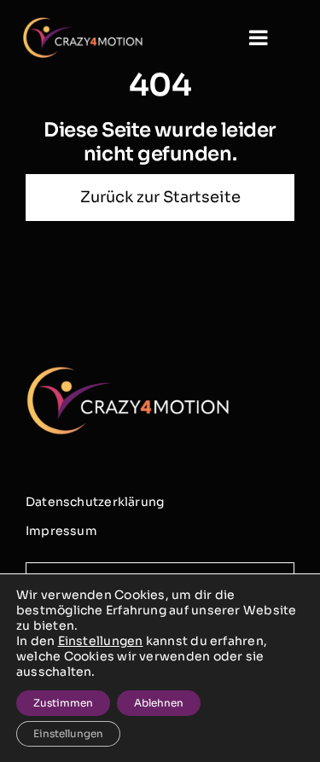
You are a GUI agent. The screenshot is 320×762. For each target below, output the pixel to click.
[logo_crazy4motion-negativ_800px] (82, 23)
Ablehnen (158, 702)
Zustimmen (63, 702)
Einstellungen (100, 641)
